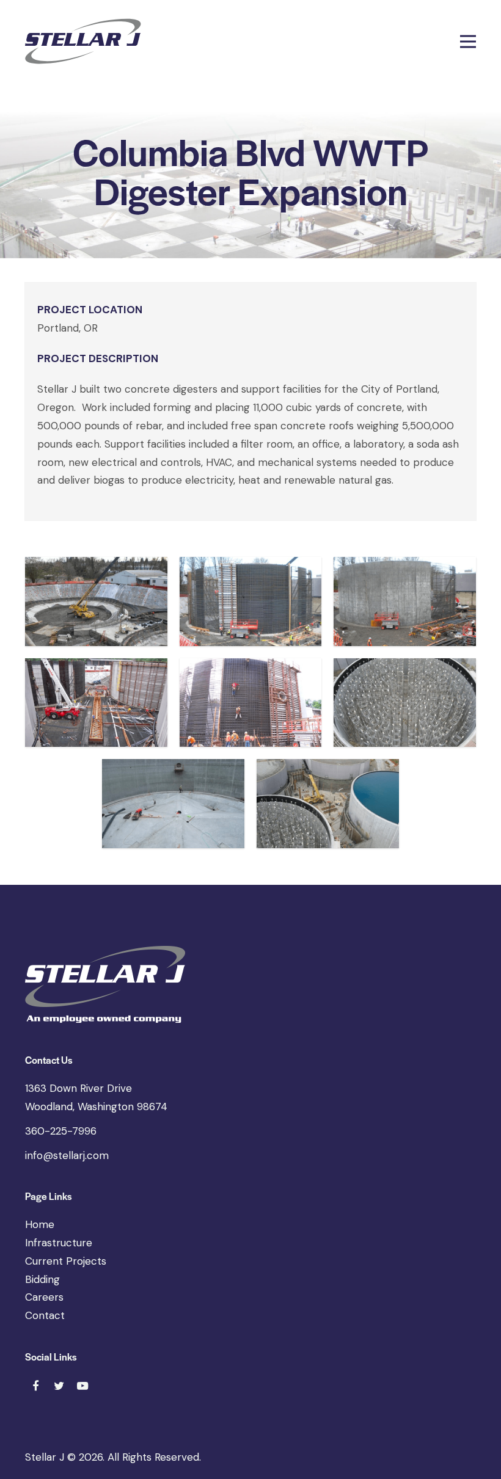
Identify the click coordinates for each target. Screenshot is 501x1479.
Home (39, 1224)
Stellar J (44, 1457)
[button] (468, 41)
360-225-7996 (61, 1131)
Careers (44, 1297)
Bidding (42, 1279)
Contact (45, 1315)
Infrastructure (58, 1242)
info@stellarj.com (67, 1155)
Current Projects (65, 1261)
